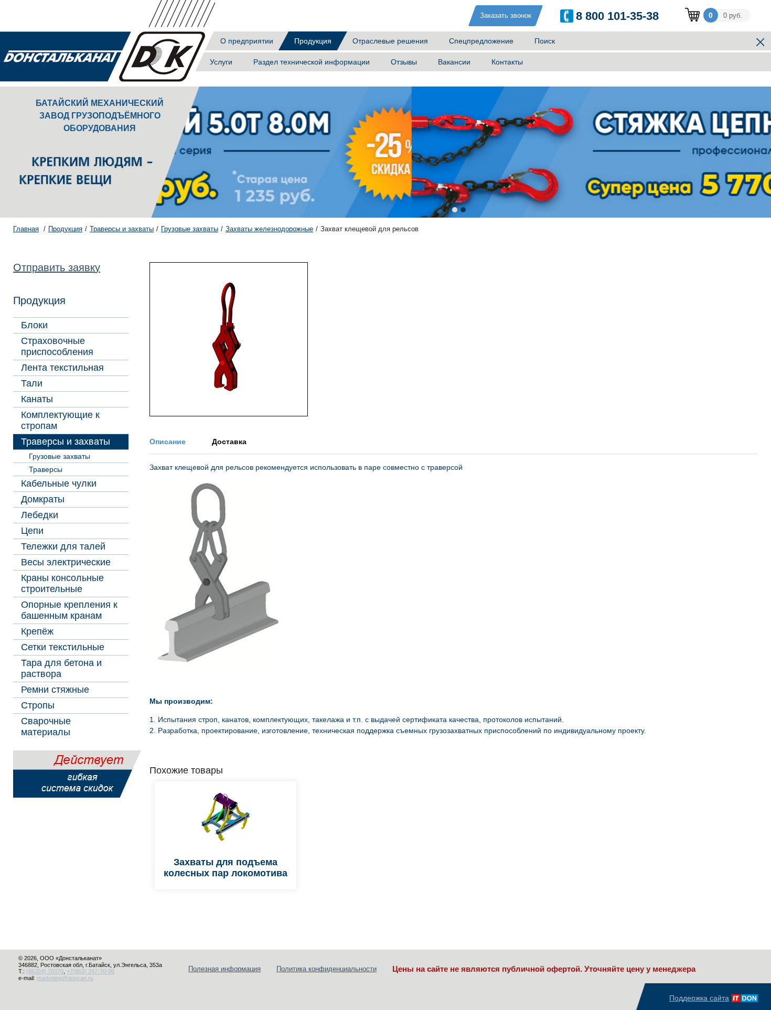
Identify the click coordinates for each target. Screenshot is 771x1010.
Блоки (34, 325)
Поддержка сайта (699, 998)
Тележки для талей (63, 546)
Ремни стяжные (55, 689)
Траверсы (45, 469)
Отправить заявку (56, 267)
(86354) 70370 (44, 971)
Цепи (32, 530)
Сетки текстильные (62, 647)
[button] (455, 209)
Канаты (37, 399)
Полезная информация (224, 969)
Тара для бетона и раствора (61, 668)
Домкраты (43, 499)
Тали (31, 383)
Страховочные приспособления (57, 346)
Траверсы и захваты (65, 441)
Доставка (229, 441)
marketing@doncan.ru (65, 978)
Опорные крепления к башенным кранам (69, 610)
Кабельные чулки (59, 483)
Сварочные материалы (46, 726)
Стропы (38, 705)
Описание (167, 441)
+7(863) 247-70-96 (90, 971)
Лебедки (39, 515)
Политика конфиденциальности (326, 969)
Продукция (312, 41)
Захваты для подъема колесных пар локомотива (225, 867)
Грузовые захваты (59, 456)
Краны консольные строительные (62, 583)
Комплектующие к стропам (60, 420)
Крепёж (37, 631)
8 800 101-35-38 (617, 16)
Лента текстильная (62, 367)
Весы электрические (66, 562)
